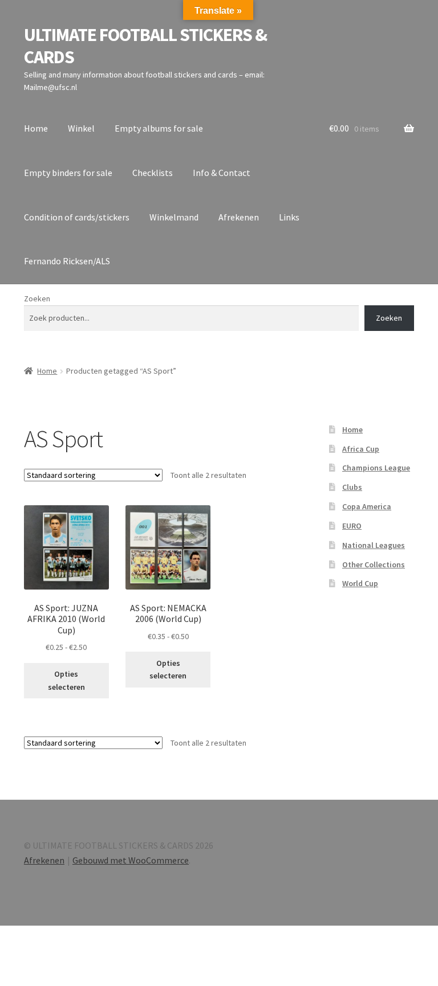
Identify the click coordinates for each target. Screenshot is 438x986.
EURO (352, 526)
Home (36, 128)
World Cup (360, 583)
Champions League (376, 468)
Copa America (366, 506)
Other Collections (373, 564)
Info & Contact (221, 172)
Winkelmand (173, 217)
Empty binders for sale (68, 172)
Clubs (352, 487)
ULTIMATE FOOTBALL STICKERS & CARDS (145, 45)
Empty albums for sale (159, 128)
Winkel (81, 128)
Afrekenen (238, 217)
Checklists (152, 172)
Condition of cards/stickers (76, 217)
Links (289, 217)
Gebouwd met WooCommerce (130, 860)
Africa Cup (360, 449)
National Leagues (373, 545)
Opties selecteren (66, 680)
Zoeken (37, 298)
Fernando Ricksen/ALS (67, 261)
